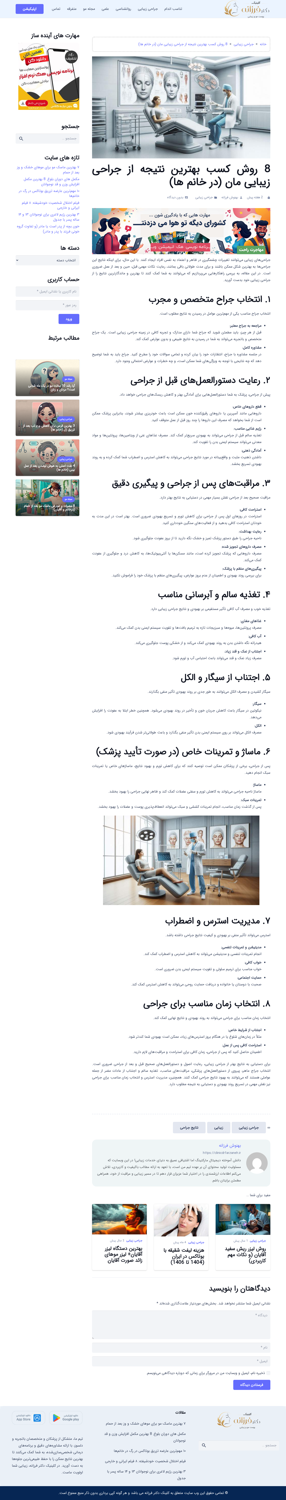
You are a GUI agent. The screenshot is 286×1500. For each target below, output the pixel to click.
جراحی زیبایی (204, 197)
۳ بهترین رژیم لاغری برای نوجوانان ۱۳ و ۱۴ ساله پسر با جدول (48, 217)
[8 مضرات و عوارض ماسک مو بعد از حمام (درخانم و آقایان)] (47, 483)
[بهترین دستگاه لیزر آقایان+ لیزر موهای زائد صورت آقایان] (119, 1207)
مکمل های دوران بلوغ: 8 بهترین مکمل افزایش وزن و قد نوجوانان (51, 181)
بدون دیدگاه (175, 197)
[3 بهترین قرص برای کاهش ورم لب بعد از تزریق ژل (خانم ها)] (47, 403)
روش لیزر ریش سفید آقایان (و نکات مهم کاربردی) (245, 1255)
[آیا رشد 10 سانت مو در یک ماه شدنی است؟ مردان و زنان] (47, 363)
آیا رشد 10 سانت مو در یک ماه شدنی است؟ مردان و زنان (51, 387)
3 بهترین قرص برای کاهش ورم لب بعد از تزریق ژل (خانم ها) (49, 427)
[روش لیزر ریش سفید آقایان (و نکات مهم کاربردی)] (243, 1207)
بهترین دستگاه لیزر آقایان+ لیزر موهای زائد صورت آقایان (123, 1255)
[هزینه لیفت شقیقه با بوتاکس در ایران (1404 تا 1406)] (181, 1207)
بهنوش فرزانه (229, 197)
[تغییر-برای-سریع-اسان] (181, 253)
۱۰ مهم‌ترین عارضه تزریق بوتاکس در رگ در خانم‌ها (49, 193)
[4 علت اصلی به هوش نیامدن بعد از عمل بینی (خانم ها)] (47, 442)
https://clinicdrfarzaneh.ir (222, 1153)
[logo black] (239, 1420)
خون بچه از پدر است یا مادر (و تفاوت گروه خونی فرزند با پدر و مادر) (48, 229)
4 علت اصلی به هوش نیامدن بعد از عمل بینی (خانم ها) (49, 467)
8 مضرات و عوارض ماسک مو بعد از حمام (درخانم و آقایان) (49, 507)
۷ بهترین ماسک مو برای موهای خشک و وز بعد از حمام (48, 169)
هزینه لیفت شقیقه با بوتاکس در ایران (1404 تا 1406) (184, 1256)
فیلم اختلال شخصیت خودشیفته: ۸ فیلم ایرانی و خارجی (50, 205)
